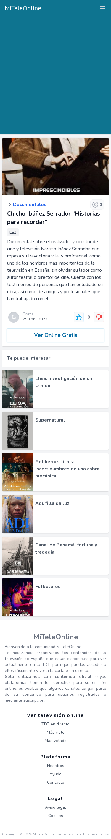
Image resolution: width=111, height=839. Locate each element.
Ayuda (55, 774)
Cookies (55, 815)
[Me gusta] (79, 317)
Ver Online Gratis (55, 335)
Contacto (55, 782)
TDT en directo (55, 724)
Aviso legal (55, 807)
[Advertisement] (55, 73)
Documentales (29, 204)
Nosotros (55, 766)
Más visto (56, 732)
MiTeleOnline (23, 8)
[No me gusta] (99, 317)
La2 (12, 232)
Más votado (56, 741)
